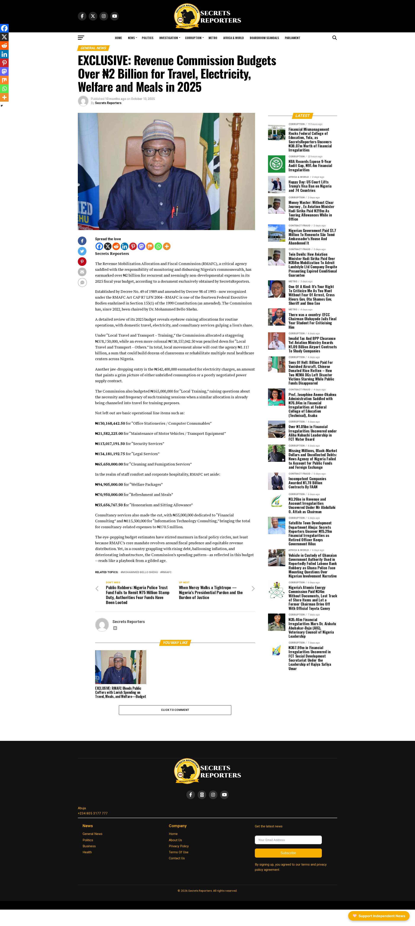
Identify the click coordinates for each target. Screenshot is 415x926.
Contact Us (177, 858)
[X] (108, 246)
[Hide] (1, 105)
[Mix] (150, 246)
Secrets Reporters (108, 103)
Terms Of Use (178, 852)
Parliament (292, 37)
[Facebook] (99, 246)
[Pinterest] (133, 246)
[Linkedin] (124, 246)
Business (89, 846)
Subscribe (288, 853)
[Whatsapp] (158, 246)
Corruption (193, 37)
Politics (147, 37)
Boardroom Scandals (264, 37)
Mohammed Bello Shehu (140, 572)
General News (92, 834)
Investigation (168, 37)
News (131, 37)
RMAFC (167, 572)
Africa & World (233, 37)
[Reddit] (116, 246)
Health (87, 852)
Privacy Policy (179, 846)
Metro (213, 37)
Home (118, 37)
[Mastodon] (141, 246)
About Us (175, 840)
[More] (167, 246)
